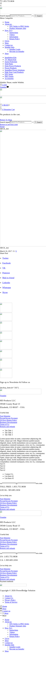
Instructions (13, 33)
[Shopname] (6, 367)
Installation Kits (10, 57)
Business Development (8, 422)
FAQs (7, 41)
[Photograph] (6, 339)
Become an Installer (16, 51)
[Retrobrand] (6, 357)
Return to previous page (9, 125)
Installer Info (9, 47)
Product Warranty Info (17, 28)
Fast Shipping (5, 416)
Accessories (9, 78)
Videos (12, 35)
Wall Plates (9, 64)
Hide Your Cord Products (14, 72)
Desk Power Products (13, 66)
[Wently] (6, 377)
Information (13, 37)
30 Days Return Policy (8, 420)
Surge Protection (11, 62)
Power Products (11, 68)
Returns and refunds (7, 427)
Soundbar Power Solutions (15, 70)
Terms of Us (4, 424)
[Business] (6, 320)
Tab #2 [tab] (2, 466)
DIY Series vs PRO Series (19, 26)
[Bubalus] (6, 312)
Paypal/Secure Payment (9, 418)
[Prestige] (6, 349)
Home (7, 22)
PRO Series (9, 76)
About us (8, 24)
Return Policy (14, 39)
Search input (4, 16)
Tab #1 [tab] (2, 464)
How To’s (8, 30)
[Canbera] (6, 330)
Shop (7, 43)
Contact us (9, 45)
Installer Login (14, 49)
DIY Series (9, 74)
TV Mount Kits (10, 60)
